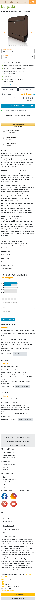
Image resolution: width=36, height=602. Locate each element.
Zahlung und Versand (9, 465)
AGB (4, 484)
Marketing (7, 584)
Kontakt (5, 477)
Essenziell (7, 580)
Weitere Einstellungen (7, 590)
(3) (33, 94)
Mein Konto (6, 516)
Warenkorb (6, 469)
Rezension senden (8, 319)
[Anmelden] (5, 2)
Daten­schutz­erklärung (9, 479)
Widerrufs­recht (7, 467)
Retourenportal (7, 521)
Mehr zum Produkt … (10, 85)
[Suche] (18, 2)
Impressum (6, 487)
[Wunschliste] (24, 2)
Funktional (7, 588)
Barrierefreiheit (7, 482)
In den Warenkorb (17, 106)
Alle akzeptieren (18, 594)
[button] (18, 125)
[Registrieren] (12, 2)
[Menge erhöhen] (13, 99)
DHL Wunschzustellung (11, 586)
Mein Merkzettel (7, 519)
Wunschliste (7, 94)
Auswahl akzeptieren (18, 598)
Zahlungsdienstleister (10, 582)
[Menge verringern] (3, 99)
